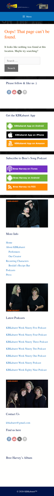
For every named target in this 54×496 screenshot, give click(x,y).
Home (9, 242)
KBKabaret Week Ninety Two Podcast (26, 348)
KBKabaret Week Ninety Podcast (23, 362)
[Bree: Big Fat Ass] (23, 473)
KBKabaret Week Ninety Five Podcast (26, 327)
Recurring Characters (17, 261)
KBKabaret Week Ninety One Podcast (26, 355)
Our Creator (15, 256)
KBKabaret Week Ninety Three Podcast (27, 341)
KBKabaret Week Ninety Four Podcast (26, 334)
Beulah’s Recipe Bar (19, 265)
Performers (14, 251)
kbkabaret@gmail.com (18, 422)
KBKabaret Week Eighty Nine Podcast (26, 369)
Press (9, 274)
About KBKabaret (15, 247)
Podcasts (10, 270)
